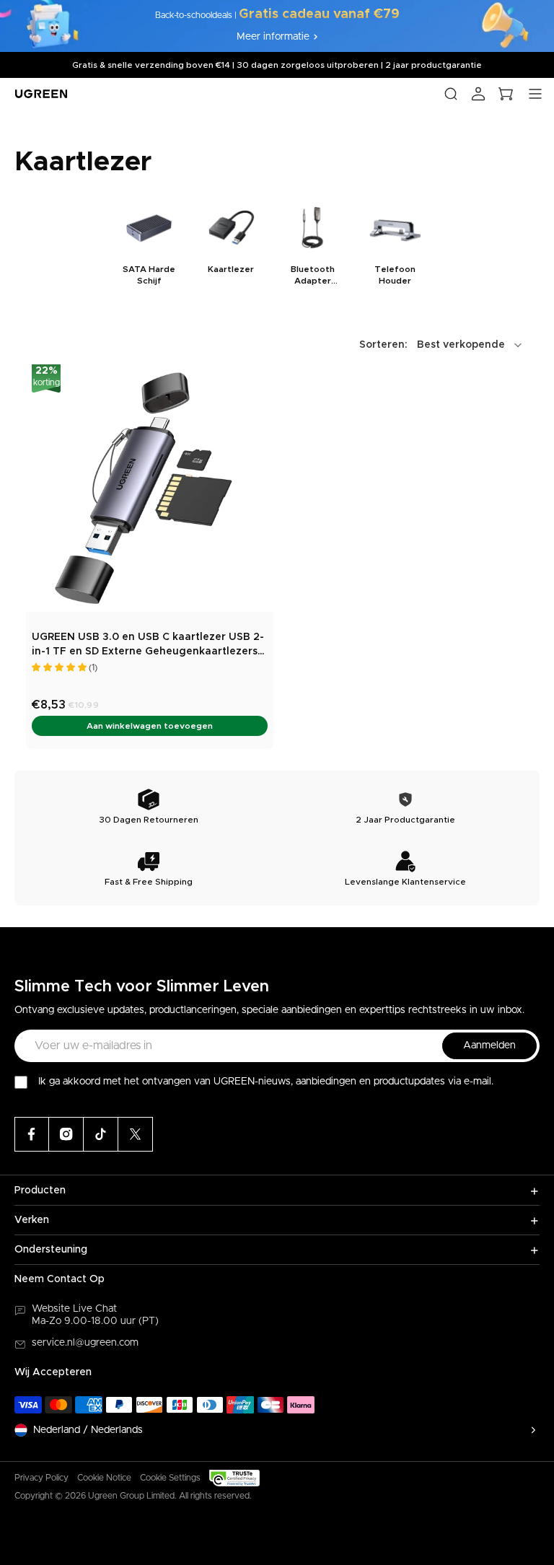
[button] (442, 345)
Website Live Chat (74, 1309)
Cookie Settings (170, 1477)
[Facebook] (31, 1134)
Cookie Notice (104, 1477)
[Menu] (535, 94)
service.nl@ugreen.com (85, 1343)
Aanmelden (489, 1045)
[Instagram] (66, 1134)
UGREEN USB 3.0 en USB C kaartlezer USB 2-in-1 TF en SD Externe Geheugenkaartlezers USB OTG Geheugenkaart (148, 645)
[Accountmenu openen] (478, 94)
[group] (149, 243)
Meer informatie (273, 37)
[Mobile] (135, 1134)
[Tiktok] (101, 1134)
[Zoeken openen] (451, 94)
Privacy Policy (41, 1477)
